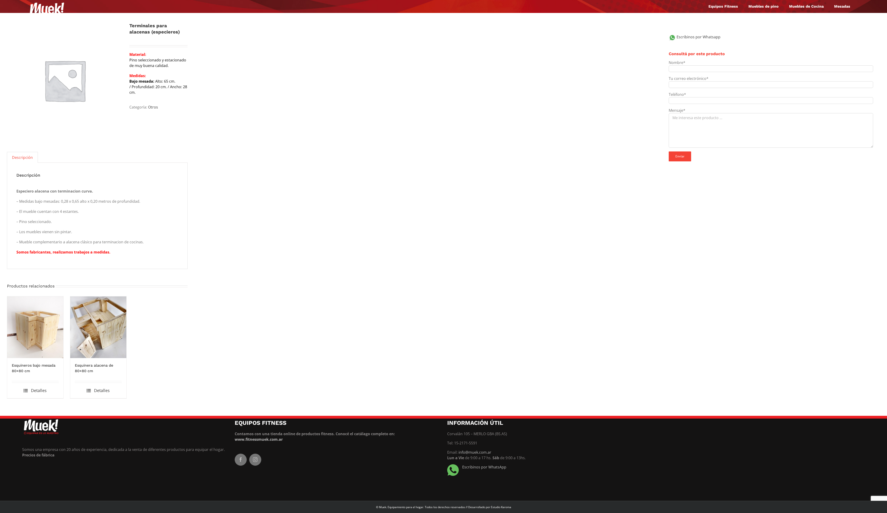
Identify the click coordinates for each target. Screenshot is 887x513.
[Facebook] (241, 460)
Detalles (39, 390)
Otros (153, 107)
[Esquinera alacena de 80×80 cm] (98, 327)
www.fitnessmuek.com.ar (259, 439)
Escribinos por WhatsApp (484, 467)
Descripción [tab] (22, 157)
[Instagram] (255, 460)
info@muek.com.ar (475, 452)
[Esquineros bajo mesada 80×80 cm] (35, 327)
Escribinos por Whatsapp (698, 36)
